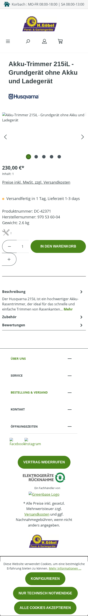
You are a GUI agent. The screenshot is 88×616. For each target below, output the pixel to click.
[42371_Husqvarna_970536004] (44, 136)
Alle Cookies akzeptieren (45, 608)
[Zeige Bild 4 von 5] (51, 156)
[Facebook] (17, 442)
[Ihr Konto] (44, 41)
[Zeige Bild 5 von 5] (59, 156)
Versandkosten (36, 514)
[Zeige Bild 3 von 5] (44, 156)
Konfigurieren (45, 578)
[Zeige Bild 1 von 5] (28, 156)
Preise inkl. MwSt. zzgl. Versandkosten (36, 182)
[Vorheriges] (5, 136)
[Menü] (8, 41)
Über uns (18, 358)
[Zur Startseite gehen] (39, 22)
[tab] (43, 300)
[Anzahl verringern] (9, 246)
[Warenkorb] (60, 41)
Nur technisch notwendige (45, 593)
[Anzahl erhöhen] (9, 259)
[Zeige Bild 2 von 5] (36, 156)
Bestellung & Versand (29, 392)
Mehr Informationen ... (65, 568)
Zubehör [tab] (9, 317)
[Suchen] (28, 41)
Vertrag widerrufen (44, 462)
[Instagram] (33, 442)
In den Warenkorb (58, 246)
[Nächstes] (82, 136)
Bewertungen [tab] (13, 325)
